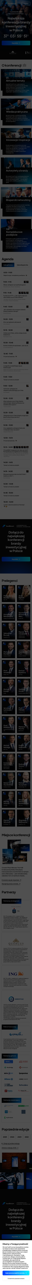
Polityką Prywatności (21, 1268)
